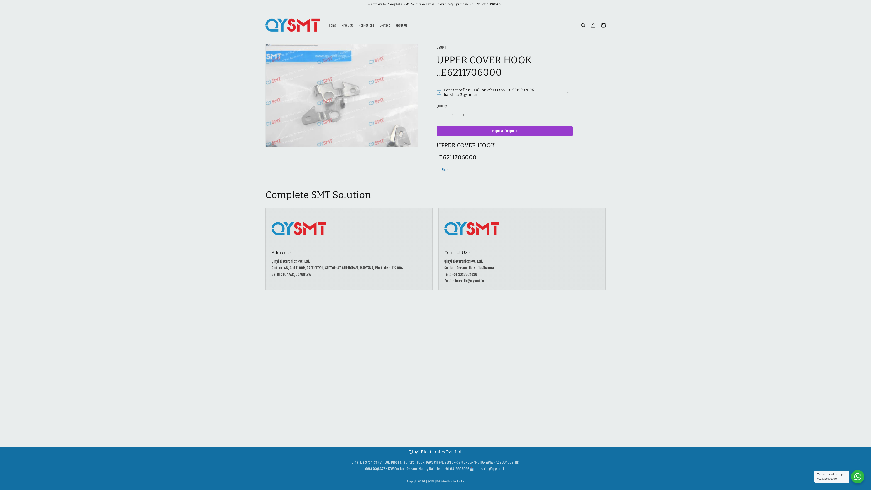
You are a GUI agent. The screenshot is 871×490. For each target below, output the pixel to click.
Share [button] (445, 170)
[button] (583, 25)
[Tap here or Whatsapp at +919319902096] (857, 476)
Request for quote (505, 131)
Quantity (442, 106)
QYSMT (431, 481)
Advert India (457, 481)
